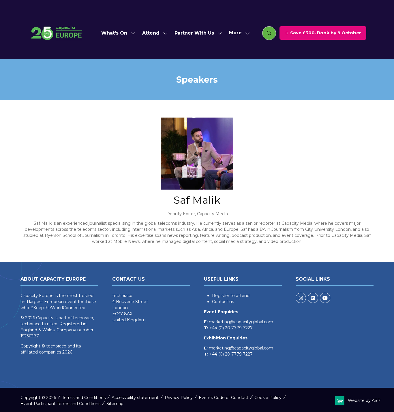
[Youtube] (325, 298)
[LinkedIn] (313, 298)
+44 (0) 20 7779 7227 (231, 327)
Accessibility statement (135, 397)
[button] (238, 33)
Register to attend (230, 295)
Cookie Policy (268, 397)
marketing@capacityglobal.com (241, 321)
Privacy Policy (179, 397)
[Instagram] (301, 298)
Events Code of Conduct (223, 397)
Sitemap (114, 403)
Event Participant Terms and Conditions (60, 403)
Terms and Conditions (84, 397)
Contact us (223, 301)
